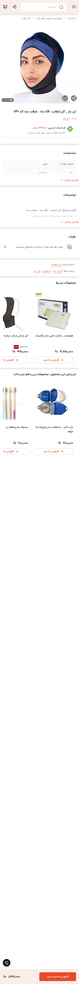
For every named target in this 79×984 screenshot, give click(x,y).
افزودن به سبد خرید (58, 976)
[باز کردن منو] (73, 7)
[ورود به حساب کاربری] (15, 7)
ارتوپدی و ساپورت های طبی (49, 18)
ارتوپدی (46, 271)
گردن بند (58, 271)
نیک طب (72, 18)
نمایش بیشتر (72, 180)
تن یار (66, 118)
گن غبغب (26, 18)
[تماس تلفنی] (6, 962)
